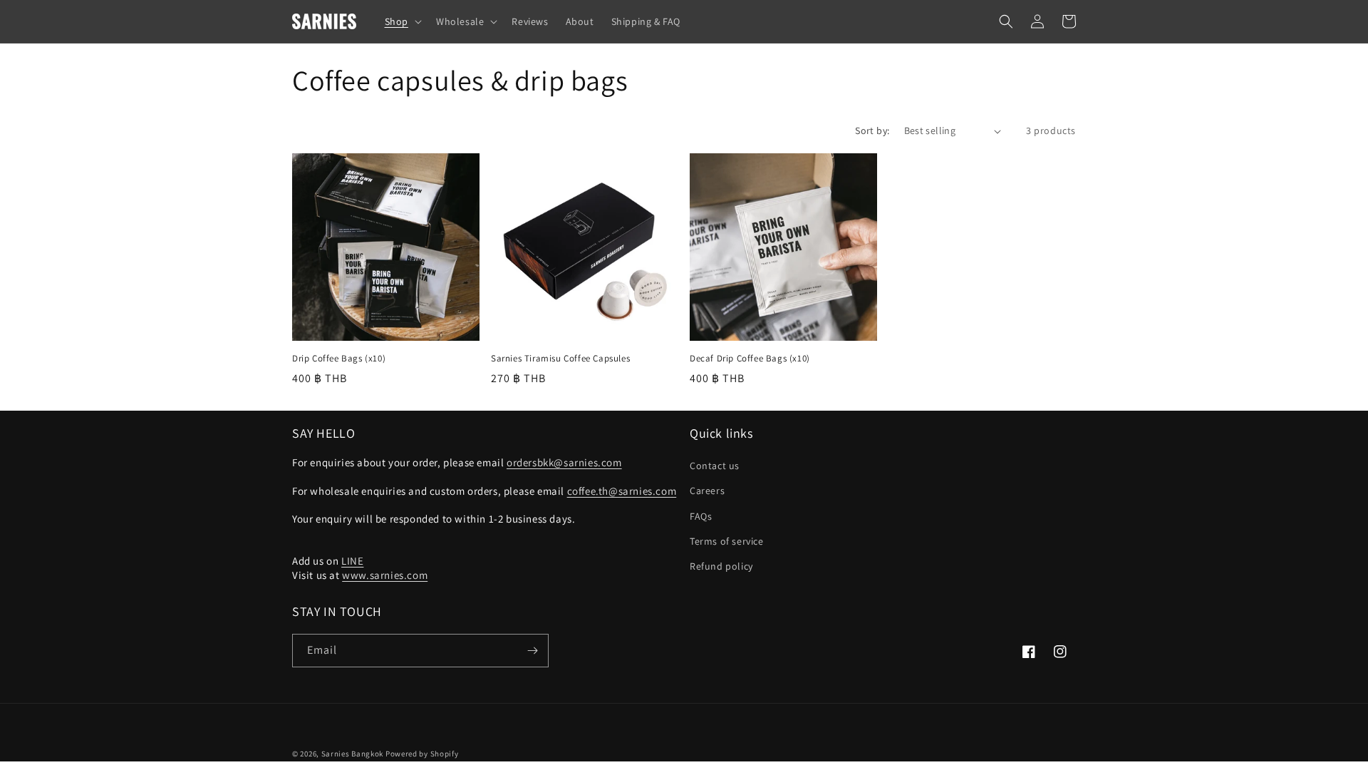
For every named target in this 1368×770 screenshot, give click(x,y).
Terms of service (727, 541)
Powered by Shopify (422, 754)
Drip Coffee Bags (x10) (338, 358)
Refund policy (721, 566)
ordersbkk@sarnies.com (564, 462)
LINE (352, 561)
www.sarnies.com (385, 575)
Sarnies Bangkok (352, 754)
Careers (707, 490)
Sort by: (872, 130)
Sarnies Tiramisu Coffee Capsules (560, 358)
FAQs (701, 516)
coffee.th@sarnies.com (622, 491)
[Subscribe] (532, 650)
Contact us (715, 465)
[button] (402, 21)
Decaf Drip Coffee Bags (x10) (750, 358)
